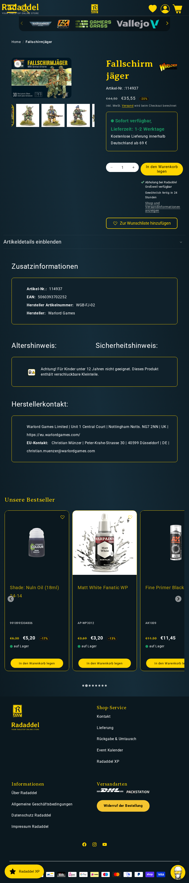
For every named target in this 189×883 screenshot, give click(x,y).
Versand (127, 105)
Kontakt (103, 716)
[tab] (83, 686)
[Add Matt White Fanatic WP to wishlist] (130, 517)
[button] (177, 9)
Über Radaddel (24, 793)
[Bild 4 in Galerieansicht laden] (78, 115)
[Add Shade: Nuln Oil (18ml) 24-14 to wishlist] (62, 517)
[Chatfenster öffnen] (178, 872)
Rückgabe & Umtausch (116, 739)
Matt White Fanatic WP (103, 587)
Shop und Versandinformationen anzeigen (162, 206)
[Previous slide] (22, 23)
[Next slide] (167, 23)
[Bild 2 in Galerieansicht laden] (27, 115)
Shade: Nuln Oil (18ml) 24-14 (34, 592)
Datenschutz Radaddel (31, 815)
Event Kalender (110, 750)
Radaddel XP (108, 761)
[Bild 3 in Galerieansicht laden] (53, 115)
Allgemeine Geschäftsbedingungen (42, 804)
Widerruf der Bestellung (123, 806)
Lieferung (105, 728)
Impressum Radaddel (30, 826)
